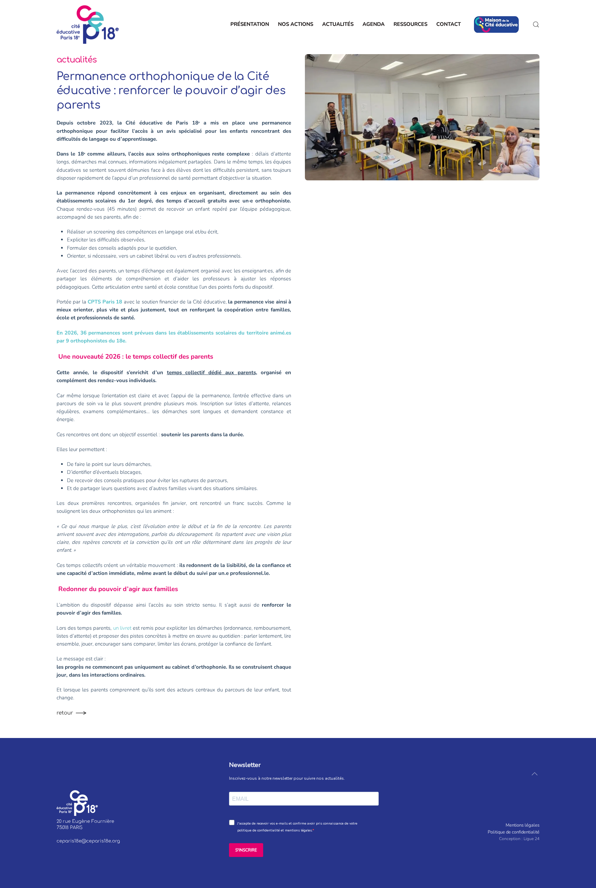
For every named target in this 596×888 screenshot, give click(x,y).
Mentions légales (522, 825)
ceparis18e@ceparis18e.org (88, 841)
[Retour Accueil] (88, 24)
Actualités (338, 24)
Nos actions (295, 24)
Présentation (249, 24)
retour (65, 713)
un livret (122, 628)
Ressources (410, 24)
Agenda (373, 24)
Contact (450, 24)
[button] (536, 24)
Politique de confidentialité (513, 832)
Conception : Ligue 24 (519, 838)
